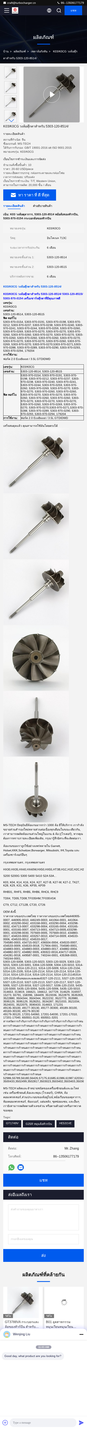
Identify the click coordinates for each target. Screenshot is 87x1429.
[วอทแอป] (11, 1167)
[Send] (81, 1422)
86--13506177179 (72, 2)
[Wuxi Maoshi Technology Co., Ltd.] (20, 10)
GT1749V (12, 1123)
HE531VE (65, 1123)
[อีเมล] (20, 1167)
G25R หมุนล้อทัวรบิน (39, 1123)
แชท (73, 10)
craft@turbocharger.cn (21, 2)
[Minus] (81, 1334)
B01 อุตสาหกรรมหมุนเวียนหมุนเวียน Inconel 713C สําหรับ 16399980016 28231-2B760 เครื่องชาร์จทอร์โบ (38, 1324)
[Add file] (5, 1422)
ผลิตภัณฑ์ (20, 51)
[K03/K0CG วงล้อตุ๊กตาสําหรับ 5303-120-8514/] (51, 94)
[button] (11, 120)
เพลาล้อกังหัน (39, 51)
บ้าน (6, 51)
